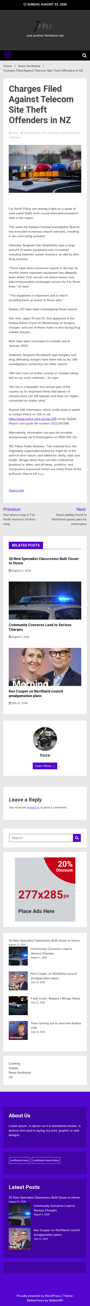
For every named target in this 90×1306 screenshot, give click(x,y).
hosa (15, 132)
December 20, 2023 (35, 132)
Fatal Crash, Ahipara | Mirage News (55, 998)
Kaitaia (55, 132)
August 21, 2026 (21, 570)
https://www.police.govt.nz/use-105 (33, 419)
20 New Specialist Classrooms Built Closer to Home (44, 940)
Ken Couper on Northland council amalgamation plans (36, 693)
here (41, 473)
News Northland (70, 132)
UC (11, 1077)
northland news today (46, 1160)
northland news (19, 1160)
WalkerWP (56, 1300)
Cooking (14, 1063)
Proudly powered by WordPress (39, 1296)
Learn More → (45, 766)
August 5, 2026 (20, 637)
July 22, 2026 (19, 703)
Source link (16, 490)
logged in (33, 807)
